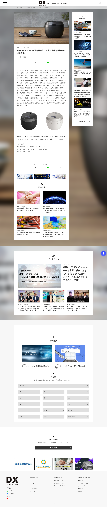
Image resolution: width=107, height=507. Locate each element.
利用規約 (80, 480)
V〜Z (45, 416)
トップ (32, 480)
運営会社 (80, 491)
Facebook (11, 493)
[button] (23, 62)
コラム (32, 483)
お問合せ (80, 488)
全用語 (22, 385)
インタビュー (33, 488)
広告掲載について (58, 480)
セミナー (32, 486)
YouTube (11, 499)
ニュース (32, 491)
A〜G (45, 410)
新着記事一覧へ (82, 121)
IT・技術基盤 (21, 57)
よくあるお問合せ (82, 486)
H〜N (70, 410)
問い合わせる (53, 447)
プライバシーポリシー (83, 483)
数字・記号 (71, 416)
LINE (10, 491)
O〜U (21, 416)
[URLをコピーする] (61, 62)
